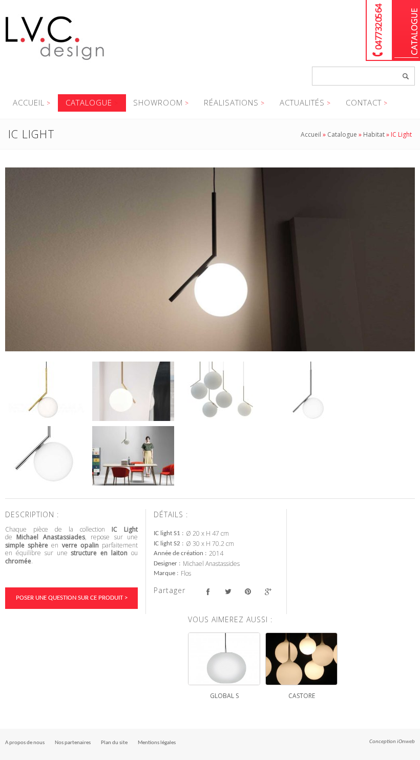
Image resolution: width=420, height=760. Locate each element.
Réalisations (231, 102)
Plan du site (114, 743)
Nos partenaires (73, 743)
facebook (207, 591)
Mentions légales (157, 743)
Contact (364, 102)
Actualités (302, 102)
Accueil (29, 102)
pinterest (247, 591)
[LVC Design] (55, 61)
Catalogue (406, 30)
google (267, 591)
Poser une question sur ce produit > (72, 598)
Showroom (158, 102)
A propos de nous (25, 743)
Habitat (374, 134)
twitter (227, 591)
